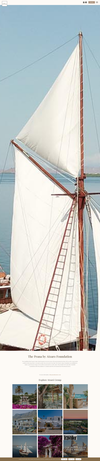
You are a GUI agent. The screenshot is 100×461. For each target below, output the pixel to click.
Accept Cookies (64, 459)
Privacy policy (78, 459)
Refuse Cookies (71, 459)
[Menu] (97, 3)
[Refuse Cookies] (98, 459)
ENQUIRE (91, 2)
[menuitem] (97, 3)
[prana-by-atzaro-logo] (4, 3)
